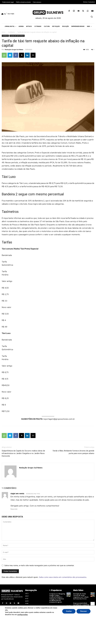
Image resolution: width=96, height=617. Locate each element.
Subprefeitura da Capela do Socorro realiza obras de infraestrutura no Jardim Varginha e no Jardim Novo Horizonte (23, 453)
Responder (14, 509)
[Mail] (78, 11)
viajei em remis (17, 493)
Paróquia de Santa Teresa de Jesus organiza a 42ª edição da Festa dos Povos (81, 596)
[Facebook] (69, 11)
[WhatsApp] (88, 11)
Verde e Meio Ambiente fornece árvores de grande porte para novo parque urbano (73, 452)
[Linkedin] (27, 55)
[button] (91, 16)
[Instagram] (74, 11)
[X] (83, 11)
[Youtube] (92, 11)
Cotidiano (11, 32)
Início (4, 32)
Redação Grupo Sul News (14, 49)
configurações (22, 615)
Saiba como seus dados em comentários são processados (62, 577)
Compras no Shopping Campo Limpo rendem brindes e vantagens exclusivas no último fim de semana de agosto (57, 598)
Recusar (83, 611)
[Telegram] (10, 55)
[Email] (33, 55)
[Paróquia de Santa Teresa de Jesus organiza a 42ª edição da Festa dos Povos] (92, 595)
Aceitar (69, 611)
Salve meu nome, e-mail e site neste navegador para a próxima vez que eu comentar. (39, 565)
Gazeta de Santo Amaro (17, 36)
